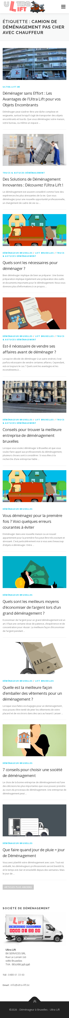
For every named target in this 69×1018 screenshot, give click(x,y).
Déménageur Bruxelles (18, 252)
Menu (63, 6)
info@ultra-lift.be (20, 985)
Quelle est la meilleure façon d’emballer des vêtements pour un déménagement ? (32, 693)
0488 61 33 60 (16, 974)
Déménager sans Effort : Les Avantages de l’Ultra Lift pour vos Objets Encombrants (32, 98)
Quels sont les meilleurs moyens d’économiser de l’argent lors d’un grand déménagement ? (32, 607)
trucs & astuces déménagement (24, 172)
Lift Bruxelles (44, 252)
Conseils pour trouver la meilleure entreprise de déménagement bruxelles (32, 435)
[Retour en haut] (34, 1001)
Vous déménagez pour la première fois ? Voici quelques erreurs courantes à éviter (32, 521)
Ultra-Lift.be (11, 86)
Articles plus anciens (18, 887)
